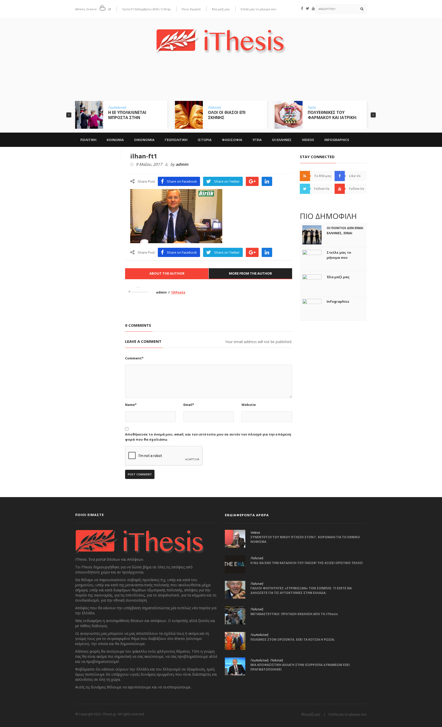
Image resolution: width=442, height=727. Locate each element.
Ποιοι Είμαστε (191, 9)
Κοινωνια (115, 139)
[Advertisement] (221, 80)
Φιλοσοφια (232, 139)
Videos (308, 139)
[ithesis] (221, 37)
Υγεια (257, 139)
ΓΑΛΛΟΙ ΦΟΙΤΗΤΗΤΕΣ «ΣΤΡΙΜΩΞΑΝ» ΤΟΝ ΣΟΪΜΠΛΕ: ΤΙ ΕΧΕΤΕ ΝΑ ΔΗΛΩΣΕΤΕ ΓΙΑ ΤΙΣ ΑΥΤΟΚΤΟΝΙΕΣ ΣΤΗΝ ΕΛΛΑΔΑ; (301, 590)
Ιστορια (205, 139)
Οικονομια (144, 139)
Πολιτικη (88, 139)
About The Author (166, 273)
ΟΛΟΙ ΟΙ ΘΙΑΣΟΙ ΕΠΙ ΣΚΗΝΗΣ (227, 115)
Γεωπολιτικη (176, 139)
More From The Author (250, 273)
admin (182, 164)
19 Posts (178, 292)
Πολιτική (214, 107)
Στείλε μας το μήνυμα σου (258, 9)
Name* (131, 404)
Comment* (134, 358)
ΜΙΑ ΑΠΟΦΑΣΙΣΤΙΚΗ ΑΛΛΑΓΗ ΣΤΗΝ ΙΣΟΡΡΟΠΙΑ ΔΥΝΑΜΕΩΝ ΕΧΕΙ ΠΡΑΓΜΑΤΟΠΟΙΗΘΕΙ (300, 667)
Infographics (336, 139)
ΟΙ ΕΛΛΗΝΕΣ (282, 139)
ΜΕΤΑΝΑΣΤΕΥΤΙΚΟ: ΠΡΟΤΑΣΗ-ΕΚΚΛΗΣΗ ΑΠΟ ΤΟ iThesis (294, 614)
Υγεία (311, 107)
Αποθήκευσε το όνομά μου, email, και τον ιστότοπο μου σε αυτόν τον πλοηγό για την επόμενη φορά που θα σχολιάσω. (208, 437)
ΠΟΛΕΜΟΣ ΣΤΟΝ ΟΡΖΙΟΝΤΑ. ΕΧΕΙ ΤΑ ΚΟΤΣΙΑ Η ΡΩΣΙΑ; (292, 639)
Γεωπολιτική (117, 107)
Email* (188, 404)
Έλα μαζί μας (221, 9)
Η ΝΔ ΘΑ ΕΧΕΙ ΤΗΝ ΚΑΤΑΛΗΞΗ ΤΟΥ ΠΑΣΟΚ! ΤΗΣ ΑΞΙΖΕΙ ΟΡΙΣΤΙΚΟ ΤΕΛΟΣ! (306, 563)
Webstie (248, 404)
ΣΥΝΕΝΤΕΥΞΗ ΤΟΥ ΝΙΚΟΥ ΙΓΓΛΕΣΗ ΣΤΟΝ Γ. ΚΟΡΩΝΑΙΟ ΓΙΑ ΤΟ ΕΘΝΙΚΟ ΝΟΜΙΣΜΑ (305, 539)
